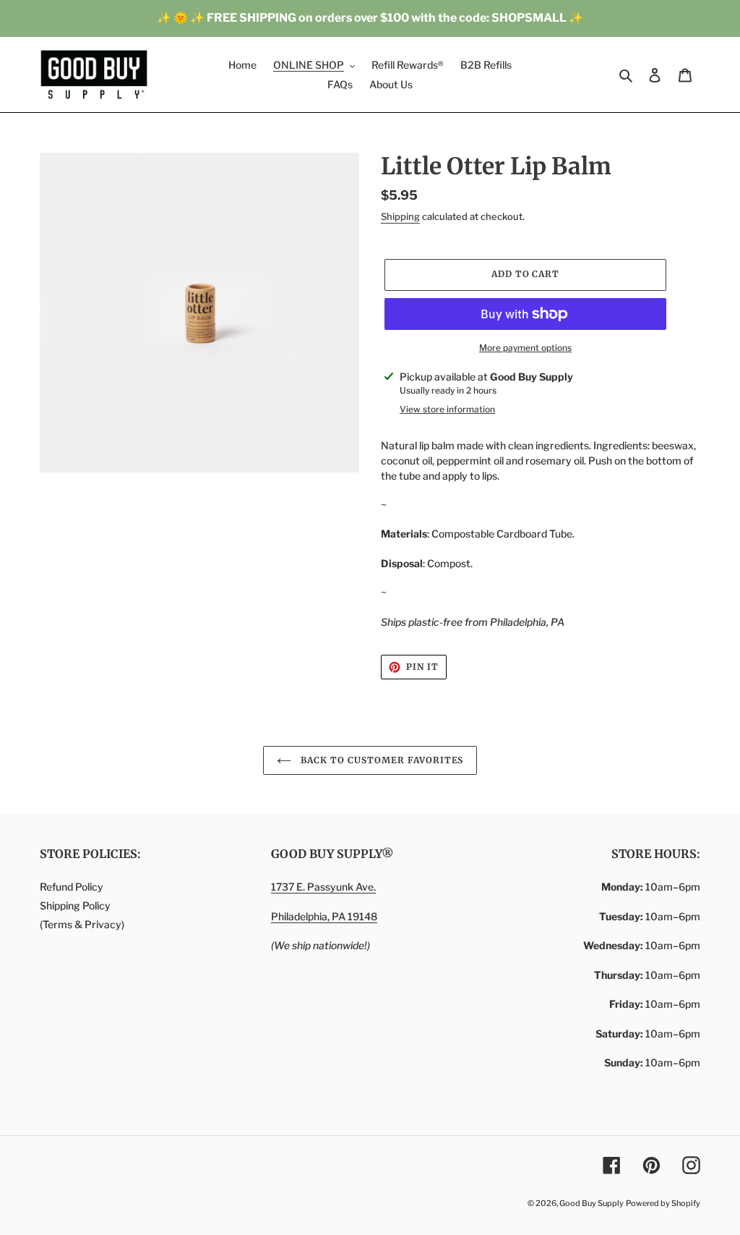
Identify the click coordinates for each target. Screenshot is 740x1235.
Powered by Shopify (663, 1203)
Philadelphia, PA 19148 (324, 916)
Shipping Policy (75, 905)
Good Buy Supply (591, 1203)
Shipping (400, 216)
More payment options (525, 347)
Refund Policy (71, 886)
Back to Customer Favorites (381, 760)
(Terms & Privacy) (82, 924)
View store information (447, 409)
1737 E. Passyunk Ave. (323, 886)
